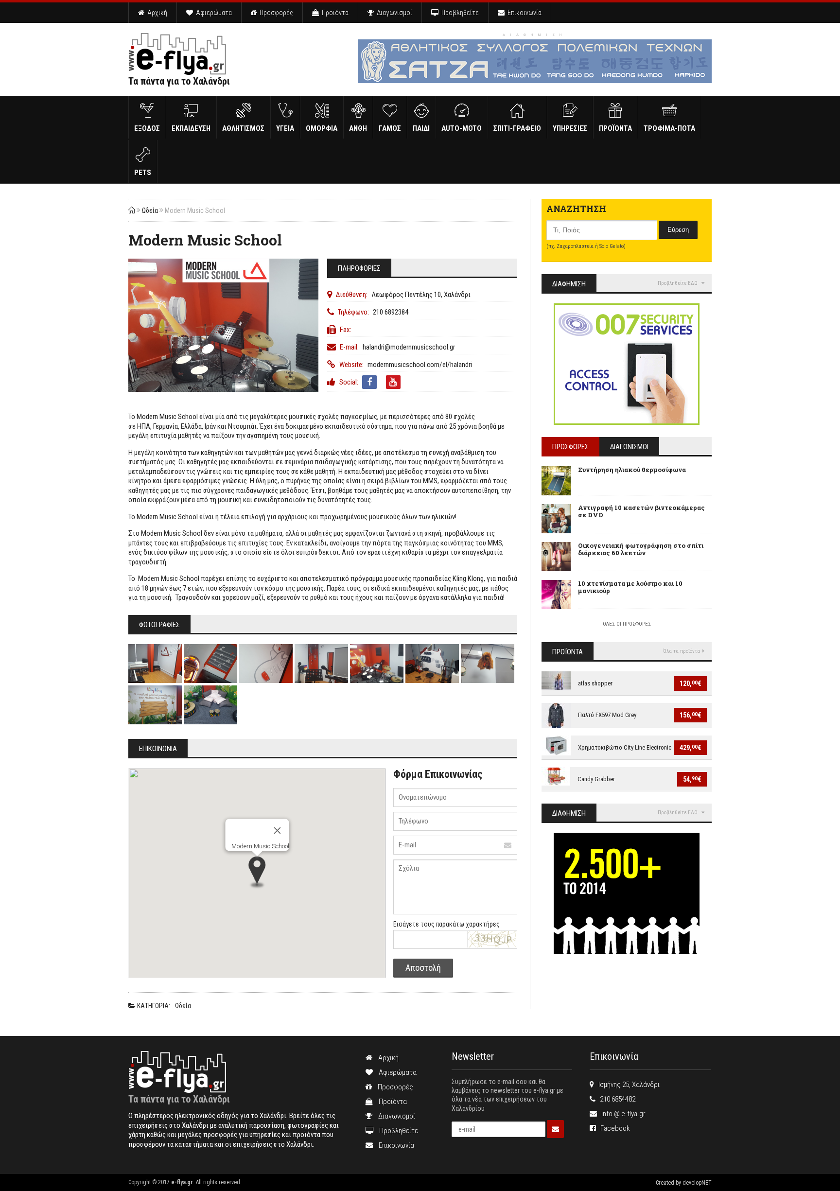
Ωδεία (150, 210)
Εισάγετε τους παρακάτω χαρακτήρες (446, 924)
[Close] (277, 830)
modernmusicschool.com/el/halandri (420, 364)
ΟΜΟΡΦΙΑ (321, 128)
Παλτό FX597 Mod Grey (607, 714)
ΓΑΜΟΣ (390, 128)
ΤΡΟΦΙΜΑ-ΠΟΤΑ (669, 128)
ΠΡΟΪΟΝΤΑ (615, 128)
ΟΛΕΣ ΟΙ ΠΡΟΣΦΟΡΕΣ (627, 624)
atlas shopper (595, 683)
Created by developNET (684, 1182)
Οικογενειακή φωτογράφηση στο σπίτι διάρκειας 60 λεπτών (640, 549)
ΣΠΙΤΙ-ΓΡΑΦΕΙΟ (517, 128)
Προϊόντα (334, 13)
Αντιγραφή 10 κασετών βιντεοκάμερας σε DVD (641, 511)
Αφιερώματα (212, 13)
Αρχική (155, 13)
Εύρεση (678, 229)
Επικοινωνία (523, 13)
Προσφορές (275, 13)
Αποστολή (423, 968)
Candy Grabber (596, 779)
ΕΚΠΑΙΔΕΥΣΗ (191, 128)
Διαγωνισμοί (393, 13)
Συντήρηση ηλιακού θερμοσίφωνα (632, 469)
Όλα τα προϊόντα (681, 651)
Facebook (613, 1128)
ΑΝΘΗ (358, 128)
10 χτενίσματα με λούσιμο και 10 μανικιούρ (630, 587)
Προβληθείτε (458, 13)
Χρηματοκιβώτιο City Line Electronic (624, 747)
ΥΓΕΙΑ (285, 128)
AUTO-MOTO (461, 128)
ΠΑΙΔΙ (421, 128)
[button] (257, 873)
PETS (142, 172)
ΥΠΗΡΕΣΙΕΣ (570, 128)
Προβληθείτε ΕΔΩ (678, 283)
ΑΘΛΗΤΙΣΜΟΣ (243, 128)
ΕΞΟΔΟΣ (147, 128)
